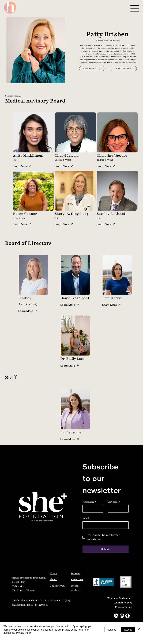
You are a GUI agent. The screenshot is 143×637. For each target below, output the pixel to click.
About (53, 579)
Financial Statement (119, 598)
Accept (128, 629)
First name (89, 501)
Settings (111, 629)
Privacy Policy (123, 607)
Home (53, 573)
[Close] (139, 629)
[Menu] (135, 8)
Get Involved (57, 585)
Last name (114, 501)
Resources (77, 579)
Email (86, 518)
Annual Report (123, 602)
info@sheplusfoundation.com (29, 577)
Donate (75, 573)
